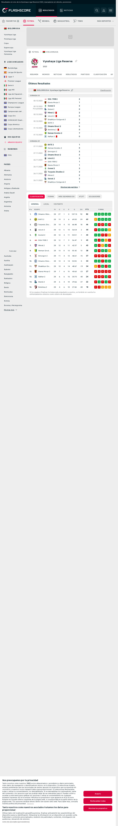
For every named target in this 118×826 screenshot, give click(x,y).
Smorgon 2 (42, 256)
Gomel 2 (41, 235)
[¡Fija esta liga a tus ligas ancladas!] (76, 61)
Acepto (98, 794)
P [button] (68, 209)
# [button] (30, 209)
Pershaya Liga (10, 39)
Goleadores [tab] (94, 197)
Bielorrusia (52, 52)
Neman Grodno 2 (44, 250)
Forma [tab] (51, 197)
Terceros (30, 804)
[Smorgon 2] (35, 255)
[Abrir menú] (111, 10)
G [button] (59, 209)
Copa (6, 43)
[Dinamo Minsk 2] (35, 214)
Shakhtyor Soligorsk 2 (44, 266)
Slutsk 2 (41, 282)
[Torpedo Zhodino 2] (35, 224)
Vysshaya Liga (10, 34)
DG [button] (81, 209)
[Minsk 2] (35, 245)
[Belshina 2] (35, 287)
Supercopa (8, 47)
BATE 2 (41, 219)
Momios (46, 74)
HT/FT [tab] (81, 197)
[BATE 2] (35, 219)
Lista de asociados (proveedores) (15, 822)
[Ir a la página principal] (18, 10)
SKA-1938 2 (43, 240)
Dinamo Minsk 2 (44, 214)
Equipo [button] (37, 209)
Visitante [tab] (58, 204)
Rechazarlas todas (97, 801)
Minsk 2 (41, 245)
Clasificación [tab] (36, 197)
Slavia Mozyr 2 (44, 271)
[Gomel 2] (35, 235)
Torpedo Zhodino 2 (44, 224)
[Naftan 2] (35, 276)
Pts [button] (87, 209)
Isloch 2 (41, 230)
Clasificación (100, 74)
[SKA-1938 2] (35, 240)
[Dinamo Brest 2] (35, 261)
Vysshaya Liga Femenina (10, 52)
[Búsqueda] (97, 10)
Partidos (85, 74)
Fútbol (35, 52)
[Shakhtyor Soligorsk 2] (35, 266)
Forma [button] (101, 209)
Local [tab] (46, 204)
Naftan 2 (41, 277)
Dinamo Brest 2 (44, 261)
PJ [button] (55, 209)
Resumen (34, 74)
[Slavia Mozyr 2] (35, 271)
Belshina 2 (42, 287)
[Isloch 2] (35, 229)
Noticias (58, 74)
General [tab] (35, 204)
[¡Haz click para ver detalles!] (70, 100)
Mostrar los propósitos (97, 808)
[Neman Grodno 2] (35, 250)
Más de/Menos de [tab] (66, 197)
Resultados (71, 74)
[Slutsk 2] (35, 281)
